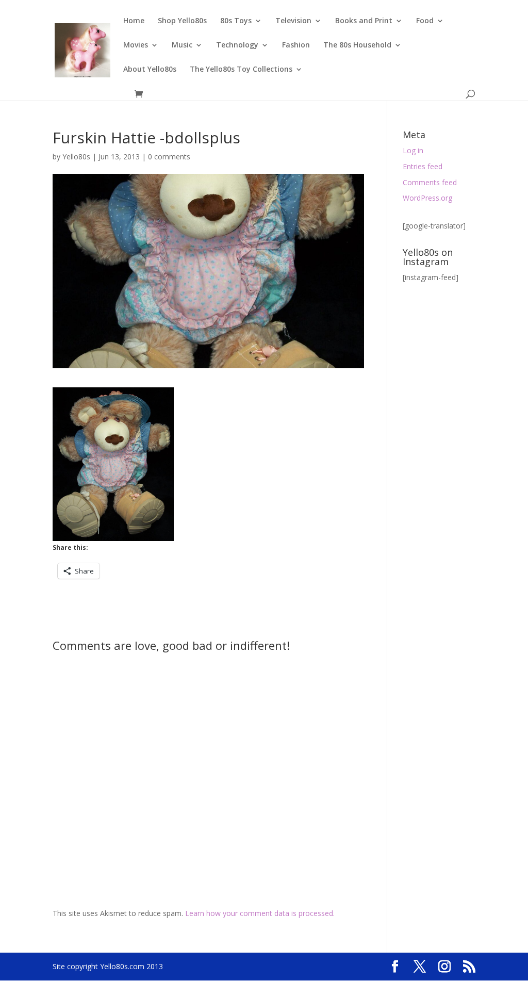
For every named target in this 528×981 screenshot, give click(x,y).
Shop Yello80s (182, 21)
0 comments (169, 156)
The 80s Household (357, 45)
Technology (237, 45)
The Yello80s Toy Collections (241, 70)
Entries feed (422, 166)
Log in (413, 150)
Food (425, 21)
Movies (135, 45)
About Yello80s (149, 70)
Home (133, 21)
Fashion (296, 45)
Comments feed (430, 182)
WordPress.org (427, 198)
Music (182, 45)
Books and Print (363, 21)
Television (293, 21)
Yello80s (76, 156)
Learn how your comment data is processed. (260, 913)
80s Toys (236, 21)
